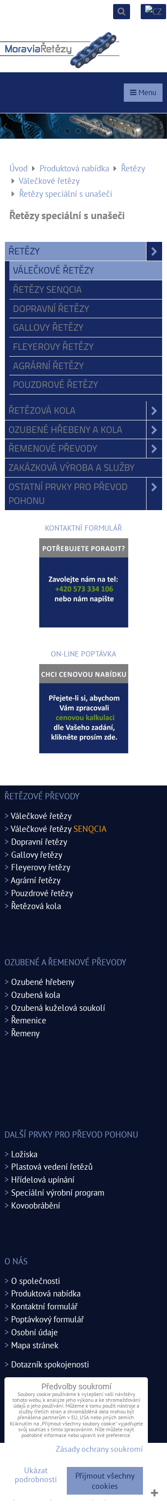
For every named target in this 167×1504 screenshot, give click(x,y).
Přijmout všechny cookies (104, 1481)
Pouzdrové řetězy (55, 384)
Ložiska (24, 1153)
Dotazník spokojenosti (50, 1364)
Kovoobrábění (35, 1205)
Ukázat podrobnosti (36, 1475)
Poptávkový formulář (47, 1319)
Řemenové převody (52, 448)
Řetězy (24, 251)
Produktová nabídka (46, 1293)
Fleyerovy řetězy (53, 346)
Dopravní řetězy (51, 308)
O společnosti (35, 1280)
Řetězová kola (42, 410)
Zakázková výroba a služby (71, 467)
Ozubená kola (35, 994)
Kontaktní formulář (44, 1306)
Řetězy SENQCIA (47, 289)
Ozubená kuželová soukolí (58, 1007)
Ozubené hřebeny (42, 981)
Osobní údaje (34, 1332)
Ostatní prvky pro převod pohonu (68, 493)
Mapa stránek (34, 1344)
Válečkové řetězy (53, 270)
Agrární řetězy (48, 365)
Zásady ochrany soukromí (99, 1449)
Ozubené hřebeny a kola (65, 429)
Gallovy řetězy (48, 327)
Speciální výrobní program (57, 1192)
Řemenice (28, 1020)
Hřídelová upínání (42, 1179)
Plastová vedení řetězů (52, 1166)
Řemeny (25, 1033)
